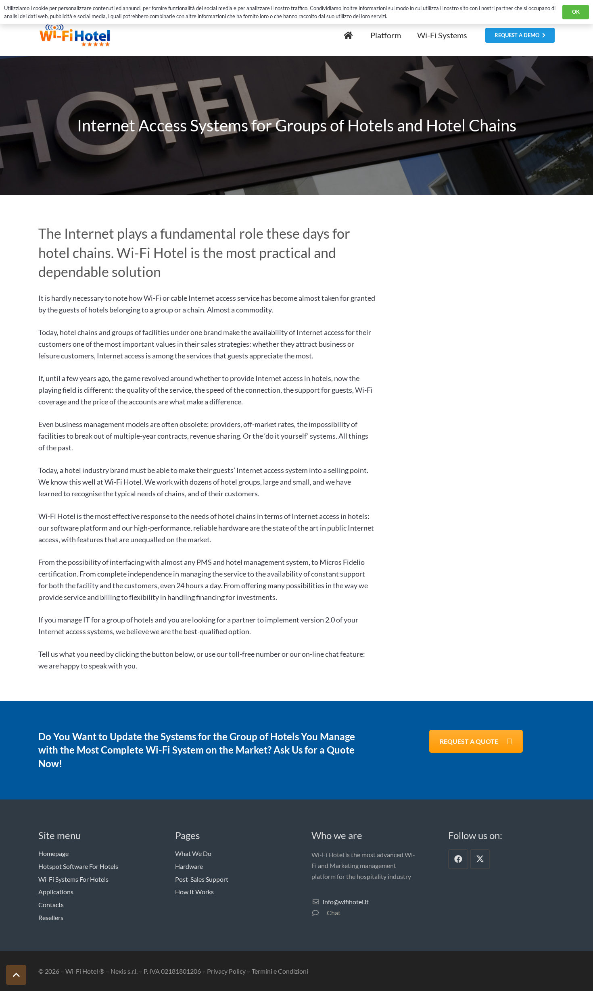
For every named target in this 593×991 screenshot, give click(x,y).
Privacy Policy (226, 971)
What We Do (193, 853)
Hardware (189, 866)
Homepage (53, 853)
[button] (16, 975)
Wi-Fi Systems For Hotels (73, 879)
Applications (55, 891)
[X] (480, 859)
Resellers (50, 917)
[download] (74, 35)
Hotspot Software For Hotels (78, 866)
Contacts (51, 904)
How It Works (194, 891)
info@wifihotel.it (346, 902)
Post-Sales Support (201, 879)
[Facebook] (458, 859)
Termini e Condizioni (280, 971)
